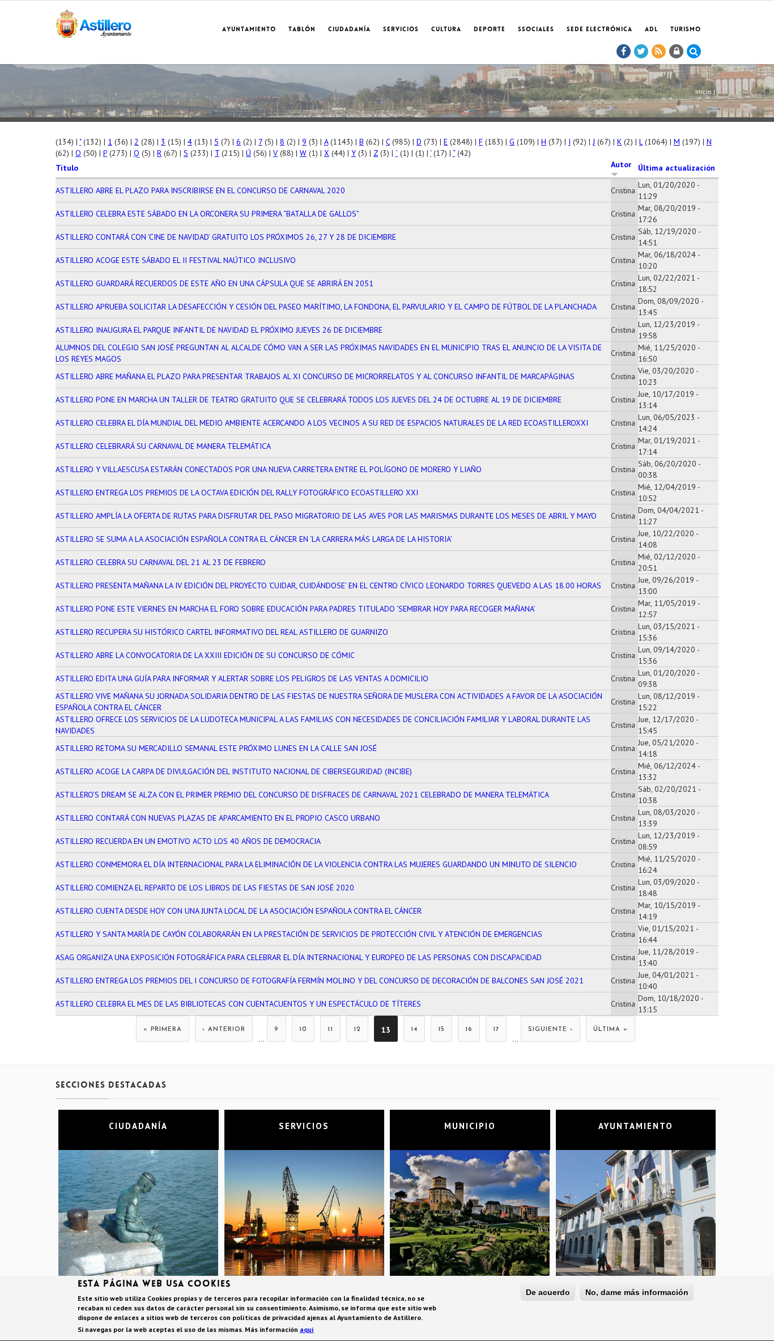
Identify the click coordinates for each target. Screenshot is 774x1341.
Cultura (446, 30)
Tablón (302, 30)
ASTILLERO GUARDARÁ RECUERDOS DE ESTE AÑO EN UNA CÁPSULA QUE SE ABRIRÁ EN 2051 (214, 283)
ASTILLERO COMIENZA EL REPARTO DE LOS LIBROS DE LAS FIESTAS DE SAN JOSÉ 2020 (205, 887)
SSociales (536, 30)
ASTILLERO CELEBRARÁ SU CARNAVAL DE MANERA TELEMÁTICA (163, 446)
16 (469, 1029)
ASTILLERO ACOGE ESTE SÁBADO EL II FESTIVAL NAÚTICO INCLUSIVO (176, 260)
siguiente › (550, 1029)
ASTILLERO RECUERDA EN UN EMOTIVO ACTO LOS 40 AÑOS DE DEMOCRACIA (188, 841)
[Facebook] (623, 51)
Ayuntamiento (249, 30)
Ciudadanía (349, 30)
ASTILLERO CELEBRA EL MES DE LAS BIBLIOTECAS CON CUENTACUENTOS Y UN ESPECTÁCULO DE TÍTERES (238, 1004)
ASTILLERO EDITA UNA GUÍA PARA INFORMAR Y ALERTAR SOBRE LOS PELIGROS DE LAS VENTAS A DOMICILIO (242, 678)
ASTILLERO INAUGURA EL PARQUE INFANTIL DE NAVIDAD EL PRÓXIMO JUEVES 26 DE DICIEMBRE (219, 330)
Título (67, 168)
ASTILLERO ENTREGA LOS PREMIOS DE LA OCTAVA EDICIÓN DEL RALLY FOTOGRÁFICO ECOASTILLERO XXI (237, 492)
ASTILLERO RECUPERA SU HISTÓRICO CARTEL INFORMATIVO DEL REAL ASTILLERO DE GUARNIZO (222, 632)
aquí (307, 1330)
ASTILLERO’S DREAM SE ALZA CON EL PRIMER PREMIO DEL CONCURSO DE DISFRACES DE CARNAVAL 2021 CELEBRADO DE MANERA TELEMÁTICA (302, 795)
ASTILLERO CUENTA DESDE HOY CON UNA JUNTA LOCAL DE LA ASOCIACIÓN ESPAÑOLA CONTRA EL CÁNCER (239, 911)
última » (610, 1029)
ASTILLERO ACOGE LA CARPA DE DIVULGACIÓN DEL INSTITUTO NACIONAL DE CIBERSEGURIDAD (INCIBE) (234, 771)
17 (496, 1029)
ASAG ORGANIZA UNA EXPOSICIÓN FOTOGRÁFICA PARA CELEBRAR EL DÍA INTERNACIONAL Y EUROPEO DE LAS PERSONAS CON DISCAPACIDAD (299, 957)
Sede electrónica (599, 30)
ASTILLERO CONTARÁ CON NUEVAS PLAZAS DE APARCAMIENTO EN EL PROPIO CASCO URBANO (218, 818)
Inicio (703, 91)
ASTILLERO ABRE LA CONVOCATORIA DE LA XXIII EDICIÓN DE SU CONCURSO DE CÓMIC (205, 655)
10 (303, 1029)
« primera (162, 1029)
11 (330, 1029)
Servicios (401, 30)
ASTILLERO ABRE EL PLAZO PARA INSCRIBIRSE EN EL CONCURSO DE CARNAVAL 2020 (200, 190)
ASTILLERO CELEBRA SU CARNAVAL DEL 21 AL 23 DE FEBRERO (161, 562)
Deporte (489, 30)
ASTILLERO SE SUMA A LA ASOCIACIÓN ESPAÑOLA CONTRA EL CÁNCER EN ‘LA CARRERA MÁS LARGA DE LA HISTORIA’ (254, 539)
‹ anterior (223, 1029)
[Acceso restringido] (676, 51)
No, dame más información (636, 1292)
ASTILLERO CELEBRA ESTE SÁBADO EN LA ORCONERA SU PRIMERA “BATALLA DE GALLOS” (207, 214)
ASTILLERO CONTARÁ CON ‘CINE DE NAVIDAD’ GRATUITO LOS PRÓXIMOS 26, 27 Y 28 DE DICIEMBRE (226, 237)
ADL (651, 30)
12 (357, 1029)
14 (414, 1029)
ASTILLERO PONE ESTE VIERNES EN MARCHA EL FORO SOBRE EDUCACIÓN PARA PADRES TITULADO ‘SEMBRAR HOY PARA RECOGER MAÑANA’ (295, 609)
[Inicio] (93, 22)
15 (441, 1029)
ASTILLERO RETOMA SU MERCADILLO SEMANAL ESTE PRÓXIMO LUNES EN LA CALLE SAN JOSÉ (216, 748)
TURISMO (685, 30)
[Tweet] (641, 51)
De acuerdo (548, 1292)
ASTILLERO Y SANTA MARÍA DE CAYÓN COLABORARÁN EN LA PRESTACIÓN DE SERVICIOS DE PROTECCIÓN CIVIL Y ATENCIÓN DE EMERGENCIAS (299, 934)
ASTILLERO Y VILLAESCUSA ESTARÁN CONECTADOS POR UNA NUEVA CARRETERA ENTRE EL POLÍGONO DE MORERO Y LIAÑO (269, 469)
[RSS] (659, 51)
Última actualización (676, 168)
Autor (621, 164)
